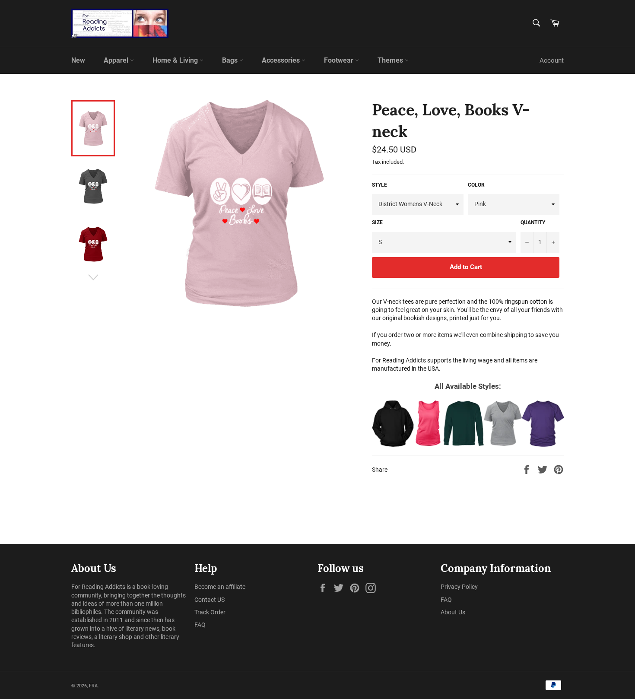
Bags (230, 60)
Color (476, 185)
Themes (391, 60)
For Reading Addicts (98, 586)
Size (377, 222)
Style (379, 185)
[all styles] (468, 423)
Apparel (117, 60)
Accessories (282, 60)
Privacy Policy (459, 586)
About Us (453, 612)
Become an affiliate (219, 586)
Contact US (209, 599)
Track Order (209, 612)
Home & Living (176, 60)
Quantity (533, 222)
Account (552, 60)
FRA (93, 686)
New (78, 60)
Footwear (339, 60)
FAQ (200, 624)
